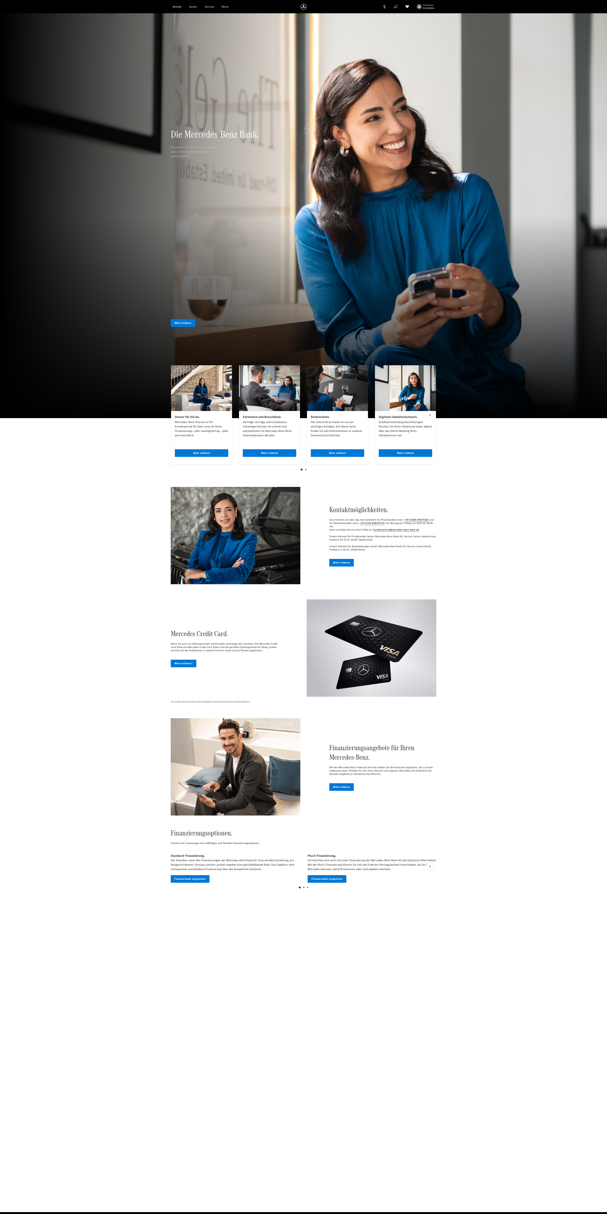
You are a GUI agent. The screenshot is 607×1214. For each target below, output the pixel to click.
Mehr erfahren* (184, 663)
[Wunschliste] (407, 6)
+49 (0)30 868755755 (372, 523)
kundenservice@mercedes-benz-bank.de (396, 529)
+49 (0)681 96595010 (416, 519)
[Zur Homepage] (303, 6)
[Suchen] (395, 6)
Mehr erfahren (183, 323)
